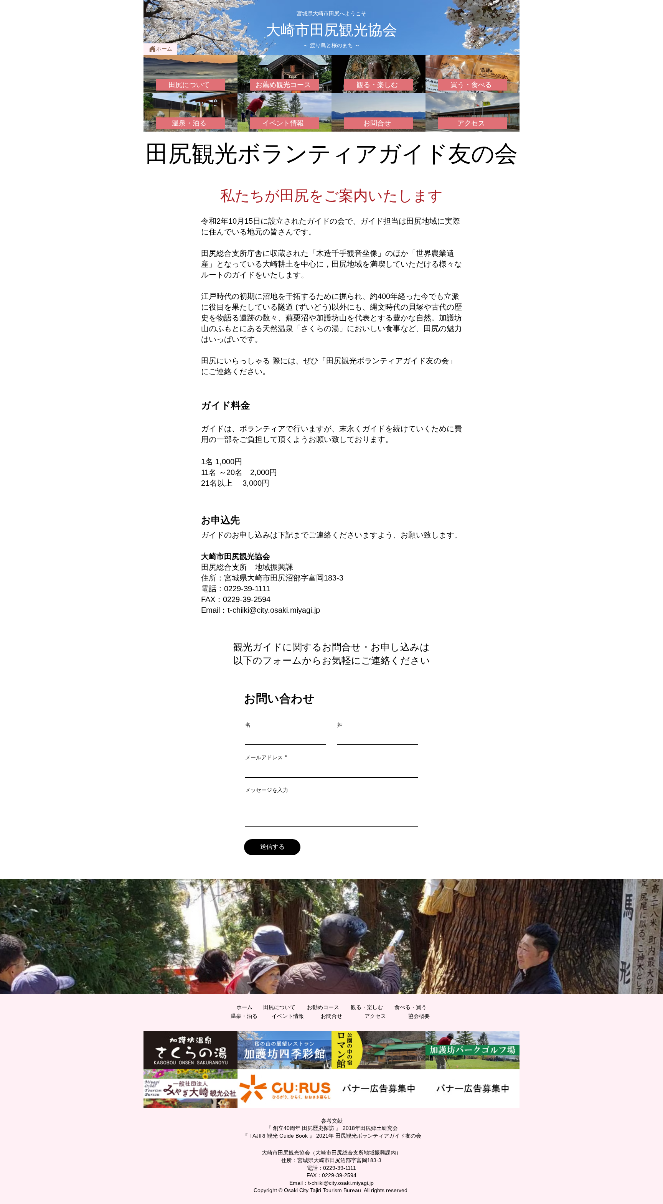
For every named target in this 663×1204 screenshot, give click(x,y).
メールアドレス (264, 757)
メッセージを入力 (266, 790)
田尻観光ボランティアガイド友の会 (331, 154)
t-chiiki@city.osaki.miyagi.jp (274, 610)
